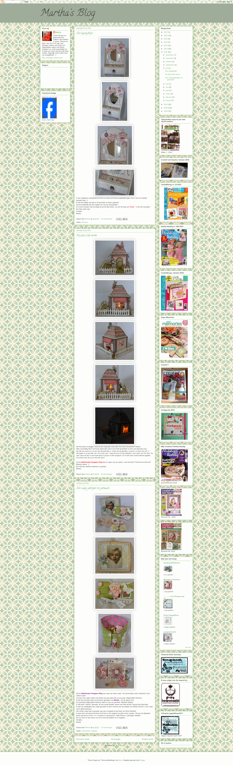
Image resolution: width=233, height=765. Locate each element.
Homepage (116, 739)
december (170, 55)
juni (167, 84)
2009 (166, 108)
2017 (166, 32)
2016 (166, 35)
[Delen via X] (122, 219)
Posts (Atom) (120, 745)
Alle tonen (188, 647)
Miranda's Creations (172, 579)
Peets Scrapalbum (171, 615)
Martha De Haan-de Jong (49, 97)
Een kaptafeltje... (84, 33)
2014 (166, 42)
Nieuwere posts (83, 739)
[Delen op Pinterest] (126, 219)
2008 (166, 111)
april (168, 90)
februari (169, 97)
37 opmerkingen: (107, 727)
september (170, 65)
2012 (166, 49)
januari (168, 100)
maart (168, 94)
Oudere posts (147, 739)
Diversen (85, 222)
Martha (58, 32)
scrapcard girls (170, 632)
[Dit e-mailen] (117, 219)
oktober (169, 62)
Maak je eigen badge (48, 120)
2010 (166, 104)
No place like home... (87, 235)
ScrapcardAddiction (172, 563)
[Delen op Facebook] (124, 219)
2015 (166, 39)
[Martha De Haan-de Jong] (49, 118)
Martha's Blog (67, 13)
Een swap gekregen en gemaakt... (93, 488)
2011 (166, 52)
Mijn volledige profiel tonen (52, 58)
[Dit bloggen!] (119, 219)
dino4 (120, 760)
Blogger (142, 760)
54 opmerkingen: (107, 219)
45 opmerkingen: (107, 474)
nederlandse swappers (89, 731)
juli (167, 68)
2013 (166, 45)
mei (167, 87)
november (170, 58)
